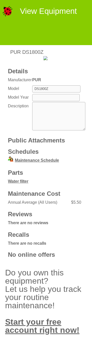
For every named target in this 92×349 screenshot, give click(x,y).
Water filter (18, 181)
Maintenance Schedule (37, 160)
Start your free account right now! (42, 326)
